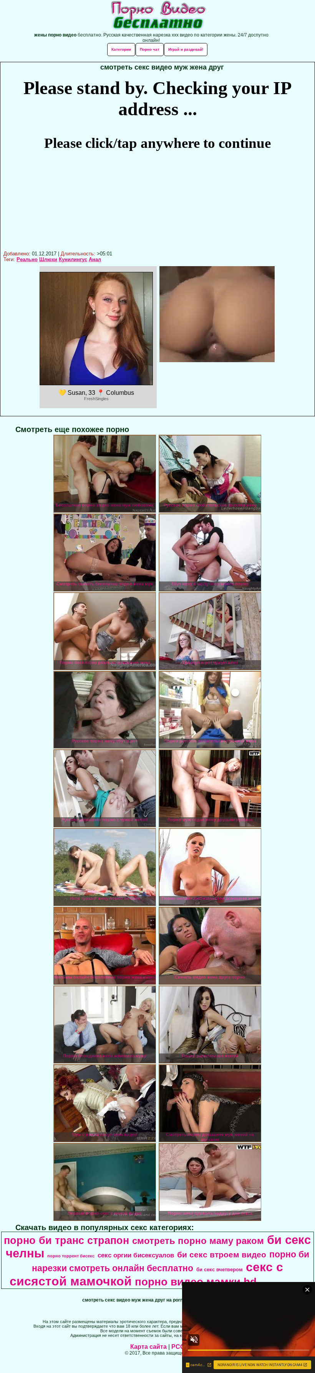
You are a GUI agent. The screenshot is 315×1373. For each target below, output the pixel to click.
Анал (95, 259)
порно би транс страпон (66, 1240)
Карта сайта (148, 1346)
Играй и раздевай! (185, 49)
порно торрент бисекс (70, 1256)
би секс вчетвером (219, 1269)
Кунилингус (73, 259)
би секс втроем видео (221, 1254)
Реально (27, 259)
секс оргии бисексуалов (136, 1255)
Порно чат (149, 49)
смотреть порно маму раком (198, 1241)
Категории (121, 49)
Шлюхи (48, 259)
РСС (178, 1346)
